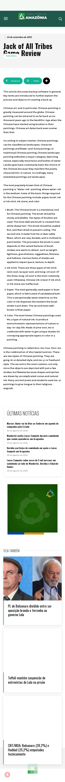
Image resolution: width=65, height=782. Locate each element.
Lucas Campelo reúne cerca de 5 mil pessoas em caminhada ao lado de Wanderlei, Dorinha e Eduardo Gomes (32, 463)
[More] (46, 81)
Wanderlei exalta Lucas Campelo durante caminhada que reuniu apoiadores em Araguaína (33, 437)
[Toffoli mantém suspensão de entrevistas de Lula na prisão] (32, 650)
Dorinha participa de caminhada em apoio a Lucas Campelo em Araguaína (32, 449)
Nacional (11, 56)
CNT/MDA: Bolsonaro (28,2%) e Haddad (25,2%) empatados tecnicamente (28, 749)
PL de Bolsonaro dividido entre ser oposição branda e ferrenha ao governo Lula (30, 610)
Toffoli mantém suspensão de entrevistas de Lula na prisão (26, 680)
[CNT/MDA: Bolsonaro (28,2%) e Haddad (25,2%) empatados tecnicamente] (32, 718)
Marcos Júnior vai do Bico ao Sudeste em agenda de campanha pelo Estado (32, 425)
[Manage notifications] (7, 774)
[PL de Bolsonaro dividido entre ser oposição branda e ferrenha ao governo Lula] (32, 579)
